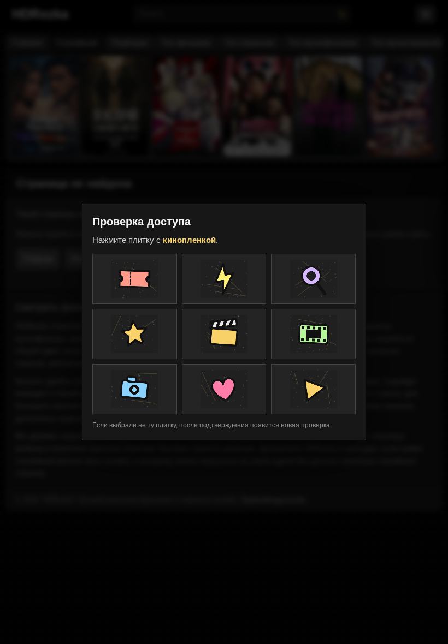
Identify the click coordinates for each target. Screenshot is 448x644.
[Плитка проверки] (134, 279)
